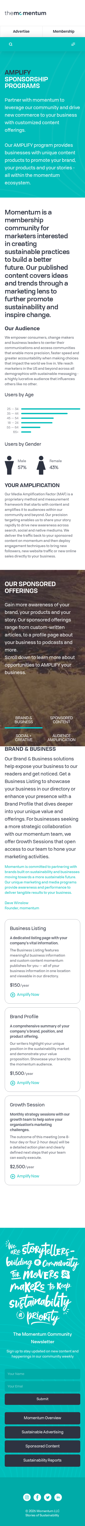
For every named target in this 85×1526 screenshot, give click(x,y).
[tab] (23, 721)
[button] (73, 44)
